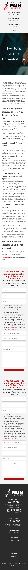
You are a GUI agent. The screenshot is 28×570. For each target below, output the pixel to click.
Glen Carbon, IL (14, 26)
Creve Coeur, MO (14, 15)
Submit (14, 370)
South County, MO (14, 20)
